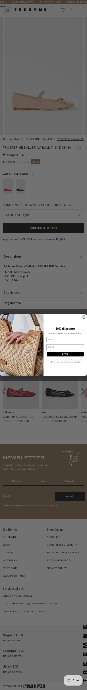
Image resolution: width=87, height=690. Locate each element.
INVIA (65, 354)
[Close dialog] (84, 317)
